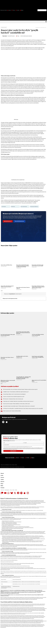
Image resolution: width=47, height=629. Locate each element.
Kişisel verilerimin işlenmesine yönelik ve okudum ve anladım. (18, 446)
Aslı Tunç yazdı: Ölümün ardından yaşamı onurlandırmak (38, 335)
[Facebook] (18, 493)
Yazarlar (2, 477)
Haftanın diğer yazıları (7, 313)
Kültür (2, 485)
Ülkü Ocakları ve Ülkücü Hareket (34, 206)
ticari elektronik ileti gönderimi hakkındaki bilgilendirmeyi (22, 446)
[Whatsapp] (8, 493)
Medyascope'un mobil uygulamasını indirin (10, 298)
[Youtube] (5, 493)
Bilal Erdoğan (13, 206)
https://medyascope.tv (7, 505)
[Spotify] (3, 422)
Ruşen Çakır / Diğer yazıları (9, 245)
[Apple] (7, 422)
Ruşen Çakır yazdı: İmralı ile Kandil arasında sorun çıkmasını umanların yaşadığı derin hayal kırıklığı (22, 266)
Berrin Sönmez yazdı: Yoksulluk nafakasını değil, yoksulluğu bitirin (38, 357)
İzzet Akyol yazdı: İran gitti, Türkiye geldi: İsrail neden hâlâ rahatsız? (8, 335)
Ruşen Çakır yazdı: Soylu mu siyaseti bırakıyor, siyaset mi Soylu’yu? (7, 286)
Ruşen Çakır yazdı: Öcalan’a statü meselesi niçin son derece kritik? (37, 265)
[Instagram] (28, 493)
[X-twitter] (15, 493)
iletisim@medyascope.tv (16, 586)
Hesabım (2, 487)
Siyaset (2, 473)
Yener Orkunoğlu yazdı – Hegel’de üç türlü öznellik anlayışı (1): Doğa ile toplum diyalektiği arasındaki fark (23, 377)
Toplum (2, 479)
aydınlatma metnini (14, 446)
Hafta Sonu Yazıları (3, 27)
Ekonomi (2, 481)
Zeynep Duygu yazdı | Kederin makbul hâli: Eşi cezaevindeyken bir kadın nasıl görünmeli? (23, 332)
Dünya (2, 483)
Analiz (2, 475)
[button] (42, 4)
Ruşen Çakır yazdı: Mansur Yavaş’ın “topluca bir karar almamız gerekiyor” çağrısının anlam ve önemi (38, 287)
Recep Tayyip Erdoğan (24, 206)
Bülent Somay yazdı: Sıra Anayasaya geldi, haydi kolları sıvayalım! (8, 381)
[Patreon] (2, 493)
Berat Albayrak (4, 206)
